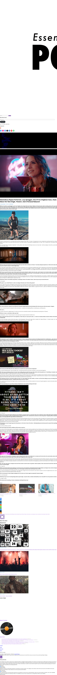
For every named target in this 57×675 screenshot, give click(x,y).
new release (43, 514)
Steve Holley (3, 204)
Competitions (6, 142)
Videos (3, 146)
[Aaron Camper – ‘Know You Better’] (14, 593)
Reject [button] (43, 655)
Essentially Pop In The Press (6, 140)
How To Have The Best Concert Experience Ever (8, 574)
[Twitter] (1, 500)
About (1, 650)
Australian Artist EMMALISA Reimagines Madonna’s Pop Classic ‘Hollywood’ (14, 638)
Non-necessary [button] (2, 670)
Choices (20, 514)
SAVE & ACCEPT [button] (2, 674)
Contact (1, 645)
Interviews (1, 514)
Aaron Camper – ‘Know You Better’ (6, 595)
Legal (3, 134)
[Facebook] (1, 498)
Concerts (5, 145)
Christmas (7, 138)
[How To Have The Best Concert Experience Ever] (14, 571)
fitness (23, 514)
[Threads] (1, 511)
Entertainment (4, 147)
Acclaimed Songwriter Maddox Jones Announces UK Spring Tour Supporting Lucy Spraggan (46, 494)
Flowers (25, 514)
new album (39, 514)
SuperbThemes (17, 654)
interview (28, 514)
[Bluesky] (1, 509)
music (36, 514)
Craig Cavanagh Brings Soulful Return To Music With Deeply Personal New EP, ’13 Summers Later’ (18, 641)
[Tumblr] (1, 502)
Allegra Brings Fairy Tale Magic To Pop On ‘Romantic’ (11, 640)
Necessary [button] (1, 665)
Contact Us (3, 133)
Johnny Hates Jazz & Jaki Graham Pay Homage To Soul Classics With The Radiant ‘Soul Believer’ (17, 639)
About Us (3, 135)
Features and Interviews (6, 139)
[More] (1, 513)
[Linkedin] (1, 503)
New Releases (6, 143)
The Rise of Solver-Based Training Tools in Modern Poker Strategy (13, 642)
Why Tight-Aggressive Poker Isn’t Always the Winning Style (12, 643)
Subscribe (2, 121)
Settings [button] (46, 655)
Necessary (3, 666)
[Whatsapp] (1, 506)
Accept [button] (41, 655)
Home (3, 136)
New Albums (8, 514)
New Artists (5, 144)
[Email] (1, 508)
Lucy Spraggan (32, 514)
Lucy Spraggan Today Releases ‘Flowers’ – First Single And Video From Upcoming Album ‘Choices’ (8, 494)
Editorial (5, 137)
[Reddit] (1, 505)
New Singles (17, 514)
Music (3, 141)
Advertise (1, 648)
